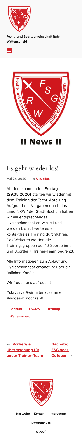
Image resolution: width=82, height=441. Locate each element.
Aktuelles (43, 179)
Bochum (16, 309)
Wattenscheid (20, 316)
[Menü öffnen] (9, 50)
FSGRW (34, 309)
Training (53, 309)
